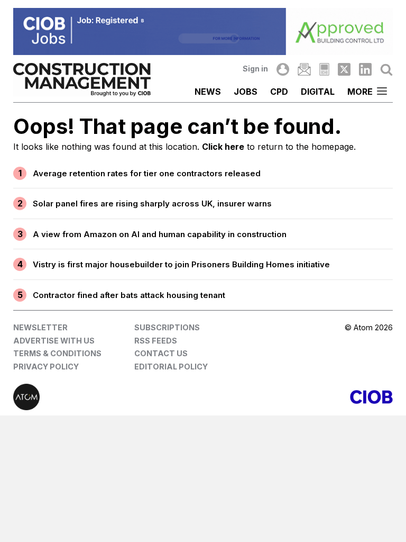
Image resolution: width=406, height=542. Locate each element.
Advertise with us (54, 340)
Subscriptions (167, 327)
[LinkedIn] (365, 69)
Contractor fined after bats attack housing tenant (129, 295)
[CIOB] (298, 397)
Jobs (245, 91)
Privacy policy (46, 366)
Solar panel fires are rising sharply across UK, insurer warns (152, 203)
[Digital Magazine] (324, 69)
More (360, 91)
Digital (318, 91)
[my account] (282, 69)
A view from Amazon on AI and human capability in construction (160, 234)
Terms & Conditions (57, 353)
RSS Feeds (155, 340)
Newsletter (40, 327)
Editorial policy (171, 366)
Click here (223, 146)
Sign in (255, 68)
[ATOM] (108, 397)
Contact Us (161, 353)
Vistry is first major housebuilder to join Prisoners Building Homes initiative (181, 264)
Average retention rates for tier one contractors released (147, 173)
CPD (279, 91)
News (208, 91)
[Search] (386, 69)
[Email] (304, 69)
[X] (344, 69)
